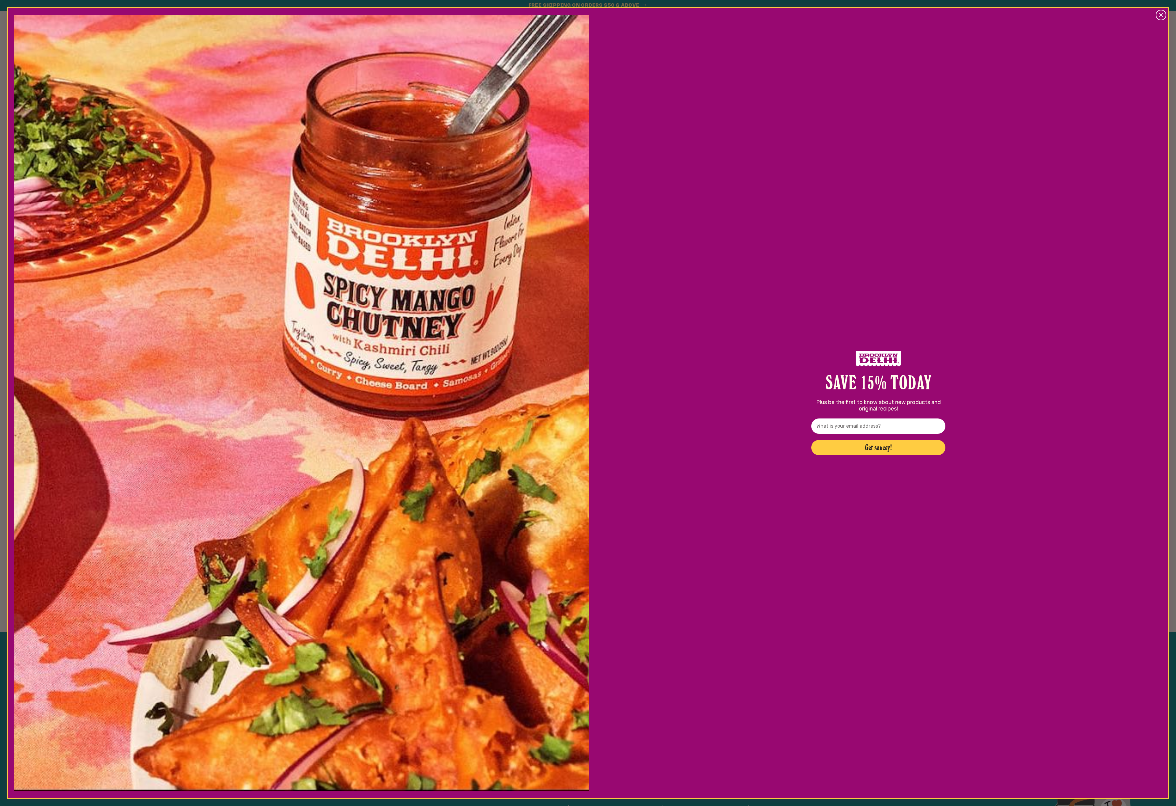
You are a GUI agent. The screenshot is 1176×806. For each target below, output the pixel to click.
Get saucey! (878, 447)
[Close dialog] (1161, 15)
